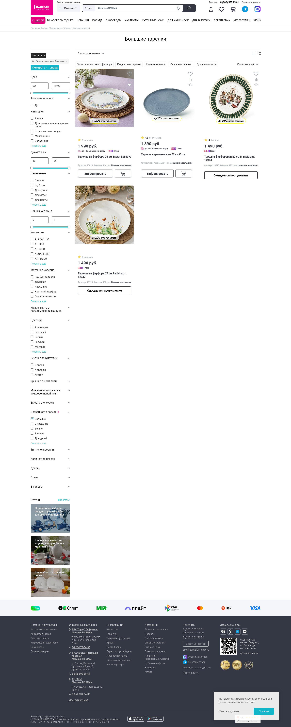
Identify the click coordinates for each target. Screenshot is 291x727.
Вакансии (150, 667)
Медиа (148, 672)
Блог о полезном (154, 638)
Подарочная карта (117, 655)
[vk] (223, 632)
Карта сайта (190, 672)
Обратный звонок (195, 643)
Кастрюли (132, 20)
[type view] (253, 53)
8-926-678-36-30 (81, 647)
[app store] (135, 720)
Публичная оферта (155, 663)
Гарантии (112, 634)
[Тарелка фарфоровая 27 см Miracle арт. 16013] (231, 98)
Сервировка (222, 20)
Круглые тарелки (155, 64)
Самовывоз (37, 647)
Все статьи (64, 500)
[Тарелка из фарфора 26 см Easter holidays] (104, 98)
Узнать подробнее (229, 711)
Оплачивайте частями (119, 660)
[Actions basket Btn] (233, 9)
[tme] (238, 632)
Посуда (97, 20)
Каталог (70, 8)
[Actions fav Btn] (221, 9)
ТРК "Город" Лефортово (85, 629)
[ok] (230, 632)
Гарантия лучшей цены (119, 651)
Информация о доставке (44, 642)
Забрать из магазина (68, 2)
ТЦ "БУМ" (77, 679)
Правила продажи (155, 651)
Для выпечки (201, 20)
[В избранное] (129, 74)
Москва (213, 2)
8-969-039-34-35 (81, 694)
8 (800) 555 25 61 (229, 2)
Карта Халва (114, 647)
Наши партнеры (115, 664)
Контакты (112, 629)
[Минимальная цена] (40, 85)
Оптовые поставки (155, 642)
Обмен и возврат (40, 651)
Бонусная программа (118, 638)
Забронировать (95, 173)
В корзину (123, 173)
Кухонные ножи (153, 20)
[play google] (155, 720)
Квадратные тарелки (129, 64)
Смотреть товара (45, 67)
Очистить (37, 55)
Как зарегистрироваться (44, 629)
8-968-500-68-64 (81, 673)
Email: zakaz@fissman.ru (196, 649)
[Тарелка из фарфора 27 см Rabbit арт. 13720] (104, 215)
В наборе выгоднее (60, 20)
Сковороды (113, 20)
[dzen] (245, 632)
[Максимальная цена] (61, 85)
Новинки (83, 20)
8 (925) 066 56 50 (193, 637)
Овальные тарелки (180, 64)
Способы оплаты (40, 638)
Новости (149, 634)
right (259, 19)
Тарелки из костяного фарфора (94, 64)
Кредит (111, 642)
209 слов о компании (156, 629)
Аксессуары (241, 20)
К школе (38, 20)
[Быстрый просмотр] (130, 85)
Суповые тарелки (206, 64)
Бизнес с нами (152, 647)
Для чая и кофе (178, 20)
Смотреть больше (78, 699)
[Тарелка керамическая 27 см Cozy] (166, 97)
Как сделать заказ (41, 634)
